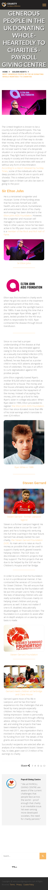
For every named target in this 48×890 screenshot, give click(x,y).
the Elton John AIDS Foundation (28, 406)
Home (5, 72)
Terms (12, 884)
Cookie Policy (28, 884)
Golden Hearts (19, 72)
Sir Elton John (13, 191)
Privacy (19, 884)
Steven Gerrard (34, 483)
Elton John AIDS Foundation (18, 215)
